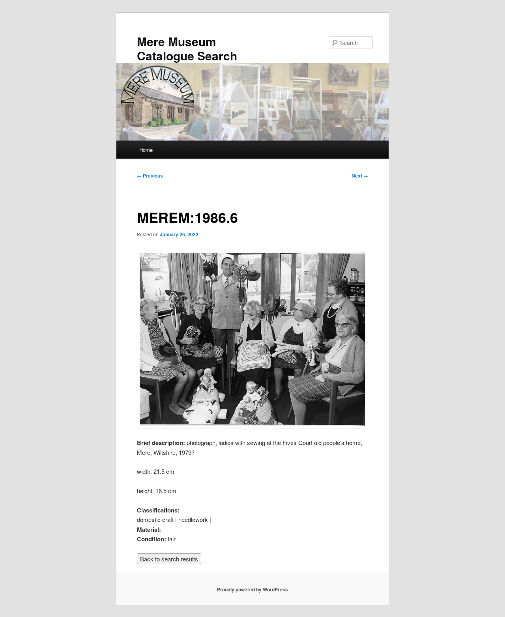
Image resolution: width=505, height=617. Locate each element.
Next (360, 175)
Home (146, 149)
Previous (150, 175)
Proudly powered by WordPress (252, 589)
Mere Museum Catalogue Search (187, 48)
